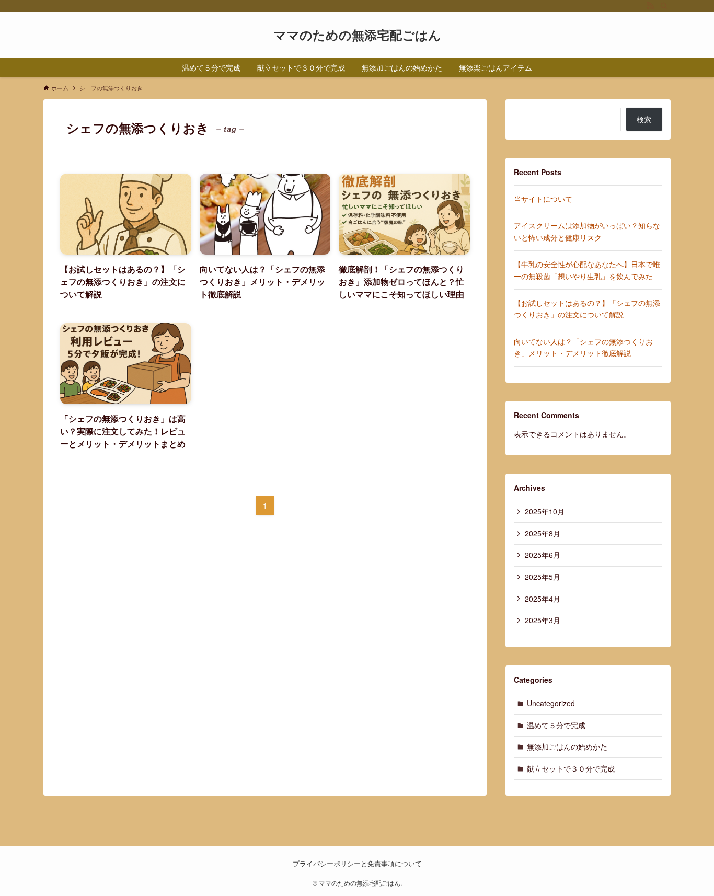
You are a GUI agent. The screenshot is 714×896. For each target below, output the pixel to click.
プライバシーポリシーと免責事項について (357, 863)
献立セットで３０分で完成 (571, 768)
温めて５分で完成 (556, 725)
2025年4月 (542, 598)
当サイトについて (543, 198)
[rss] (650, 6)
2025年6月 (542, 554)
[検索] (664, 6)
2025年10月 (545, 511)
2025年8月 (542, 533)
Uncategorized (551, 703)
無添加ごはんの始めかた (567, 746)
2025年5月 (542, 576)
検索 (644, 119)
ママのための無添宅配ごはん (357, 34)
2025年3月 (542, 620)
